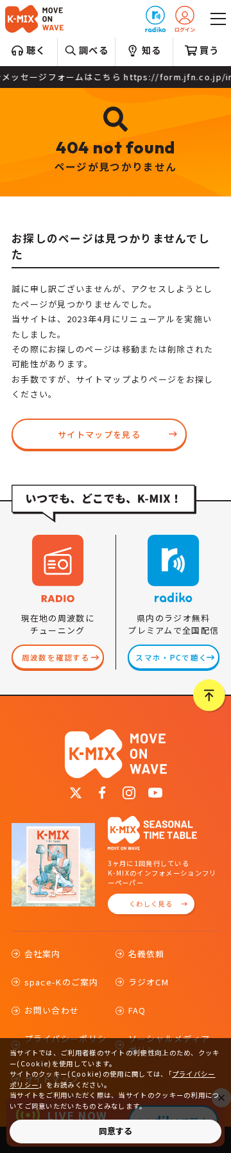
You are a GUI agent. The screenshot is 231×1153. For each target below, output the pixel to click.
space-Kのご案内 (61, 982)
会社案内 (42, 954)
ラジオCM (148, 982)
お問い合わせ (52, 1010)
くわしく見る (151, 903)
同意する (115, 1131)
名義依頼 (146, 954)
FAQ (137, 1010)
